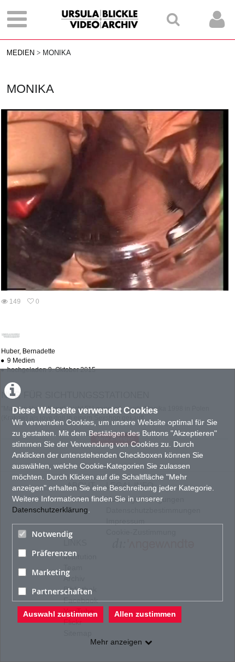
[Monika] (114, 199)
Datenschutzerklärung (50, 509)
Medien (20, 53)
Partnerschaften (62, 591)
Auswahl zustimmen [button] (60, 614)
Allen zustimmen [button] (145, 614)
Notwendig (52, 534)
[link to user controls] (217, 19)
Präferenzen (54, 553)
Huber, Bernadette (28, 351)
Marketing (51, 572)
